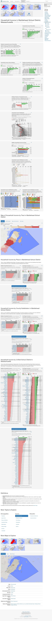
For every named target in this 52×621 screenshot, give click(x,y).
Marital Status (4, 524)
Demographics (17, 1)
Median (3, 221)
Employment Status (19, 518)
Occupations (18, 522)
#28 (20, 369)
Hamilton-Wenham (20, 603)
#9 (31, 159)
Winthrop (15, 604)
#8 (31, 142)
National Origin (4, 526)
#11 (41, 189)
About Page (35, 505)
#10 (20, 189)
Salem (12, 601)
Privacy (28, 611)
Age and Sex (4, 518)
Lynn (24, 603)
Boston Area (13, 587)
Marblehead (13, 589)
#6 (31, 96)
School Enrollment (33, 518)
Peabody (36, 603)
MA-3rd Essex (13, 595)
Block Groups (12, 553)
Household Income (19, 515)
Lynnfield (26, 603)
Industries (17, 524)
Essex (12, 585)
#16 (20, 265)
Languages (3, 530)
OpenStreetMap (26, 616)
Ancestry (3, 528)
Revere (39, 603)
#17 (41, 265)
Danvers (15, 603)
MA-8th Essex (13, 598)
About (23, 611)
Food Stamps (18, 520)
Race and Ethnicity (5, 520)
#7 (31, 112)
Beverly (12, 603)
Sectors (17, 526)
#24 (31, 339)
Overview (11, 1)
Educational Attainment (34, 515)
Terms (26, 611)
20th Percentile (8, 221)
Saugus (12, 604)
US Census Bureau (28, 615)
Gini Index (21, 221)
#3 (20, 62)
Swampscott (15, 601)
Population (3, 515)
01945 (12, 592)
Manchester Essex (31, 603)
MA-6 (12, 594)
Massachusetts (13, 584)
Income (23, 1)
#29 (41, 368)
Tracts (8, 553)
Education (28, 1)
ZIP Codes (3, 553)
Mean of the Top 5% (15, 221)
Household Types (4, 522)
